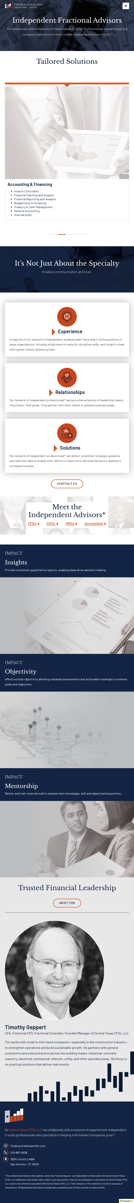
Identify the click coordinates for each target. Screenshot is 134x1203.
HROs (70, 523)
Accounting (93, 523)
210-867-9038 (18, 1152)
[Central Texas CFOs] (23, 5)
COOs (51, 523)
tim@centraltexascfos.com (27, 1146)
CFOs (32, 523)
